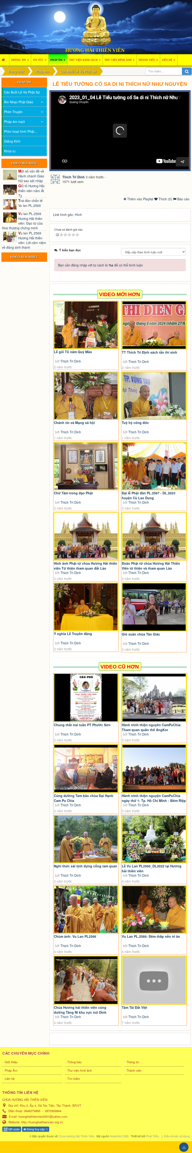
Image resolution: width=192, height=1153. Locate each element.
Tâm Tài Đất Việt (134, 1007)
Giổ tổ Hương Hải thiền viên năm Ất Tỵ (31, 190)
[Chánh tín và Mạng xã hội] (86, 395)
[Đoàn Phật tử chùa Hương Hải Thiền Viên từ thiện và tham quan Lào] (154, 536)
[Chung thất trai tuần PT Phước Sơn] (86, 697)
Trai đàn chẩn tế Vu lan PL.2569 (30, 203)
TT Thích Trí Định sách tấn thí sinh (149, 352)
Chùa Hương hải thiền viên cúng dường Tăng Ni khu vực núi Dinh (80, 1010)
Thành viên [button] (147, 59)
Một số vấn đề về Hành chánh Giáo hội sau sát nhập (31, 176)
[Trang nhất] (4, 59)
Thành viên (133, 1070)
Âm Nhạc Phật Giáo (18, 102)
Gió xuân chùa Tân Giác (141, 634)
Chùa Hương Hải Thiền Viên (76, 1136)
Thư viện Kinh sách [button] (83, 59)
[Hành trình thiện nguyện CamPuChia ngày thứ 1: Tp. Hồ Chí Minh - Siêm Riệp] (154, 768)
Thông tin (132, 1062)
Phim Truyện (13, 111)
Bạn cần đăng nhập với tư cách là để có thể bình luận (100, 265)
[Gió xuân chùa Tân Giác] (154, 607)
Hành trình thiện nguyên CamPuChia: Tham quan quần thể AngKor (151, 727)
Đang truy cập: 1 (37, 1129)
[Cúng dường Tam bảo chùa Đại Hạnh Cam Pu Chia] (86, 768)
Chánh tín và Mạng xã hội (74, 422)
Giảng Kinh (12, 141)
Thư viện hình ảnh (79, 1070)
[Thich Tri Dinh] (55, 178)
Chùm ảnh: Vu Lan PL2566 (75, 936)
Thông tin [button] (19, 59)
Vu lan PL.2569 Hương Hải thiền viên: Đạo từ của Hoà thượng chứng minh (22, 220)
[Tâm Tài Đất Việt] (154, 980)
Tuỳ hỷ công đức (135, 422)
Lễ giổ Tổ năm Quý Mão (73, 351)
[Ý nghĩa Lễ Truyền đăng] (86, 606)
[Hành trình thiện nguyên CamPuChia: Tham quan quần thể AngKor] (154, 697)
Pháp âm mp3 (14, 121)
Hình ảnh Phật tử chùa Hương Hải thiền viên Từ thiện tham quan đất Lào (85, 566)
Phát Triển (152, 1136)
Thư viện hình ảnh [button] (118, 59)
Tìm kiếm (73, 1078)
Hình (78, 214)
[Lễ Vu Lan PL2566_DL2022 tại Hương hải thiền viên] (154, 839)
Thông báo (74, 1062)
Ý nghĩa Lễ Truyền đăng (73, 633)
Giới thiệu (11, 1062)
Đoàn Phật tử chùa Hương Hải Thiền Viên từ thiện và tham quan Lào (151, 566)
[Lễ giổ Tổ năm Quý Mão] (86, 325)
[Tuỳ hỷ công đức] (154, 395)
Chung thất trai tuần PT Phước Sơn (82, 724)
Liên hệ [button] (167, 59)
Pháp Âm (11, 1070)
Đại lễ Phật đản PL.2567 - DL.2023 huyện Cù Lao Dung (148, 495)
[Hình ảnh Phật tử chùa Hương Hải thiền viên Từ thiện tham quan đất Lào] (86, 536)
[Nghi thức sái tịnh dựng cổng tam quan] (86, 839)
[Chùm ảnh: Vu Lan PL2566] (86, 909)
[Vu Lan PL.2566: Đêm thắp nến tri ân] (154, 909)
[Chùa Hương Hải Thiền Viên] (96, 23)
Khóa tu (9, 151)
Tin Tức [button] (38, 59)
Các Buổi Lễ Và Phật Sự (22, 92)
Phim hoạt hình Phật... (20, 131)
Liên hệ (10, 1078)
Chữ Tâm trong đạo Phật (73, 493)
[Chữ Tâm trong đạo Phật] (86, 466)
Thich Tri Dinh (70, 361)
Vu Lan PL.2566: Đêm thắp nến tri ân (151, 936)
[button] (120, 130)
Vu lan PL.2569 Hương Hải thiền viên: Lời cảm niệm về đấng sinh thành (24, 240)
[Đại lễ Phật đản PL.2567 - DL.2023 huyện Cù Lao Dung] (154, 466)
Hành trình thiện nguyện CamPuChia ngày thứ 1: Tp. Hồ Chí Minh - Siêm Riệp (154, 798)
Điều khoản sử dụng (177, 1136)
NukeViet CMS (119, 1136)
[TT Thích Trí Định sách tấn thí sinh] (154, 325)
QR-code (13, 1129)
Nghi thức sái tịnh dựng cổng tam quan (85, 866)
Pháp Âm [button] (56, 59)
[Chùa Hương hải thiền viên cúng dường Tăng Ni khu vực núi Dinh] (86, 980)
